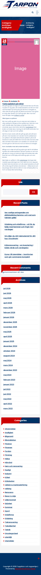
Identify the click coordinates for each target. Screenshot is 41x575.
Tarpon (6, 101)
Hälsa (7, 459)
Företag (8, 455)
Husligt (8, 470)
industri (8, 473)
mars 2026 (8, 307)
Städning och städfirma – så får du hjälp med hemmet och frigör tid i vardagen (20, 227)
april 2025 (7, 336)
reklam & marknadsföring (16, 485)
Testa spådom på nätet (13, 104)
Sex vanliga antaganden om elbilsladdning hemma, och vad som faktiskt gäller (20, 215)
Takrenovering (11, 522)
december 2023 (10, 370)
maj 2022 (7, 399)
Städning (9, 518)
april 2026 (7, 303)
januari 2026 (8, 317)
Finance (8, 444)
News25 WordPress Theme (25, 569)
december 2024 (10, 346)
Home (22, 25)
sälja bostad (10, 500)
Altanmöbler (10, 429)
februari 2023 (9, 379)
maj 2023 (7, 375)
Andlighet (14, 101)
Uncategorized (11, 533)
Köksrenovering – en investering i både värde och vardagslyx (19, 246)
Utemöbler (9, 541)
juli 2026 (6, 288)
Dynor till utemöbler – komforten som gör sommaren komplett (19, 255)
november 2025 (10, 327)
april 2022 (7, 403)
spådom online (19, 115)
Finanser (8, 447)
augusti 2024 (9, 355)
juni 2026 (7, 293)
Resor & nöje (10, 496)
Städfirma (9, 515)
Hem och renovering (13, 466)
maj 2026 (7, 298)
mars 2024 (8, 365)
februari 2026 (9, 312)
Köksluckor (10, 481)
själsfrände (23, 160)
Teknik (7, 529)
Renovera (9, 492)
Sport (7, 511)
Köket (7, 477)
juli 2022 (6, 389)
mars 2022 (8, 408)
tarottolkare (29, 127)
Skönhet (8, 503)
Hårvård (8, 462)
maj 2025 (7, 331)
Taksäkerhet (10, 526)
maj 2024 (7, 360)
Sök (20, 182)
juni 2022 (7, 394)
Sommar (8, 507)
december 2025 (10, 322)
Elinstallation (10, 440)
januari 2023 (8, 384)
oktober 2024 (9, 351)
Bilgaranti (9, 436)
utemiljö (8, 537)
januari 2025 (8, 341)
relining (8, 488)
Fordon (8, 451)
